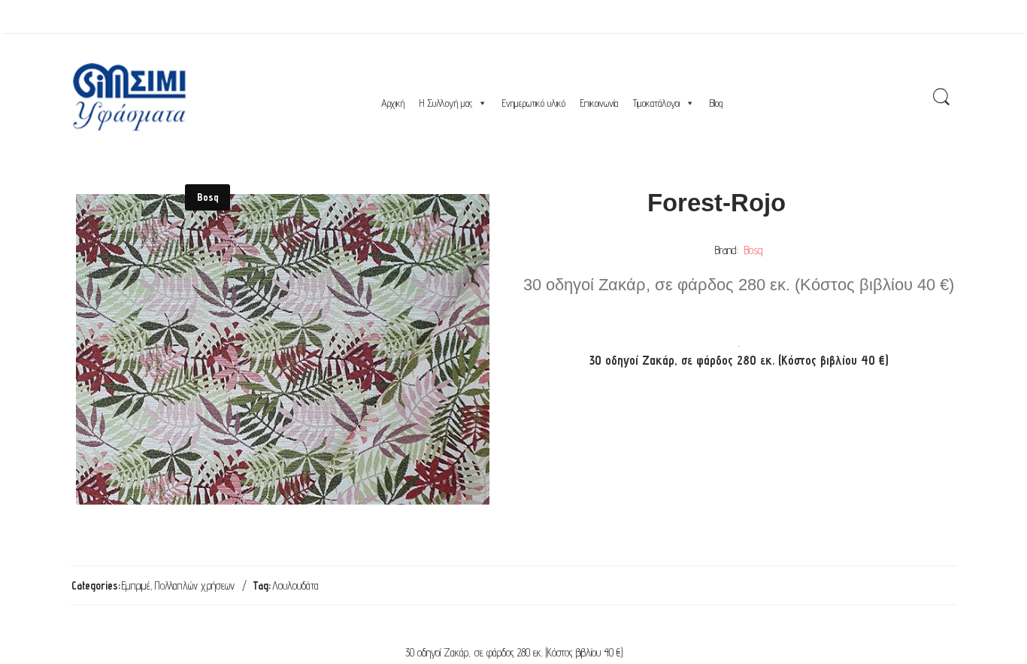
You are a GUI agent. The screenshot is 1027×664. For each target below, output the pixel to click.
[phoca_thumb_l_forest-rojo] (282, 349)
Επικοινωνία (599, 103)
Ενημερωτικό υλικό (533, 103)
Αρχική (392, 103)
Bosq (753, 250)
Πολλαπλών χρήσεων (195, 585)
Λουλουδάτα (295, 585)
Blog (716, 103)
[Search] (941, 97)
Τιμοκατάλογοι (656, 103)
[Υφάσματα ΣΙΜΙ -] (129, 97)
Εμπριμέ (136, 585)
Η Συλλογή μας (446, 103)
